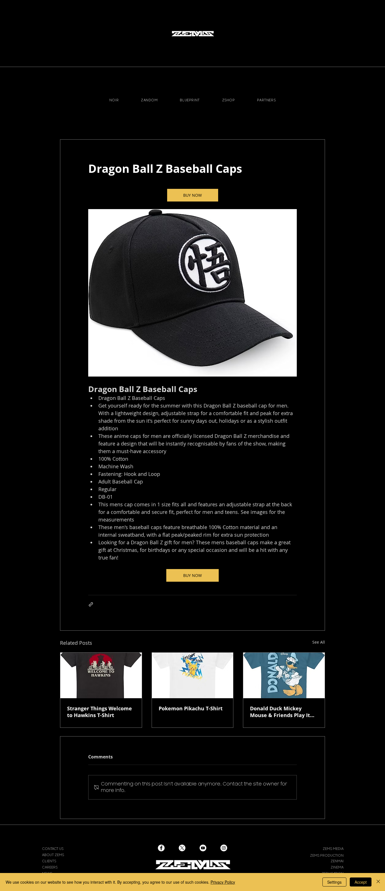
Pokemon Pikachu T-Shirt (191, 708)
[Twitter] (182, 848)
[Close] (378, 881)
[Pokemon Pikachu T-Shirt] (192, 675)
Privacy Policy (223, 882)
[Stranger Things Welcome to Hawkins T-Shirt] (101, 675)
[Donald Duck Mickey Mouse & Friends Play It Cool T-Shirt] (284, 675)
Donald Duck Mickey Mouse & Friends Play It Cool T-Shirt (280, 711)
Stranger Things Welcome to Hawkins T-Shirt (99, 711)
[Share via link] (91, 604)
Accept (361, 882)
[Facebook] (161, 848)
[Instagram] (223, 848)
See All (318, 642)
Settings (334, 882)
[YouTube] (203, 848)
